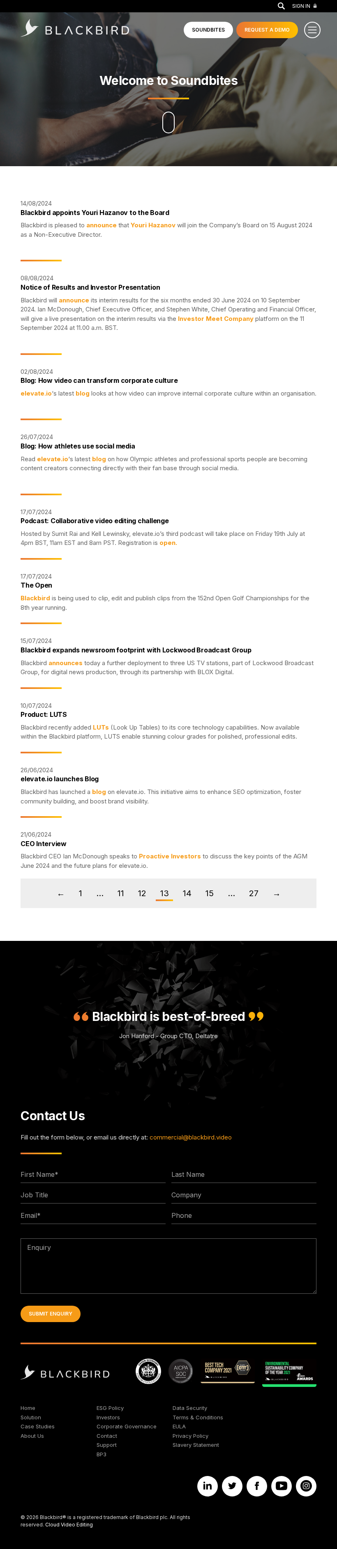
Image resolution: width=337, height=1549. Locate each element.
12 (142, 893)
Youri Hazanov (153, 225)
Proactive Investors (170, 856)
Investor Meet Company (216, 319)
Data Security (190, 1408)
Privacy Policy (190, 1435)
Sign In (301, 6)
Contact (107, 1435)
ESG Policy (110, 1408)
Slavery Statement (196, 1444)
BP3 (101, 1454)
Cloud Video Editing (69, 1525)
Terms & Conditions (198, 1417)
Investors (108, 1417)
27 (254, 893)
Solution (31, 1417)
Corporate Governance (127, 1426)
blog (83, 393)
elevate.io (36, 393)
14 (187, 893)
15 (209, 893)
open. (168, 543)
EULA (179, 1426)
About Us (32, 1435)
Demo (267, 30)
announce (101, 225)
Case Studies (38, 1426)
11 (121, 893)
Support (107, 1444)
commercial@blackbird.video (191, 1137)
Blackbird (35, 598)
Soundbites (208, 30)
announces (65, 663)
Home (28, 1408)
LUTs (101, 727)
